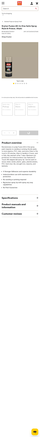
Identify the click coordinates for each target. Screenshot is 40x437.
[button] (31, 3)
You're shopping (7, 13)
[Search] (36, 9)
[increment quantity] (13, 133)
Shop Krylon (7, 37)
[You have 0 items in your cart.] (37, 3)
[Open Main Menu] (3, 3)
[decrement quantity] (4, 133)
